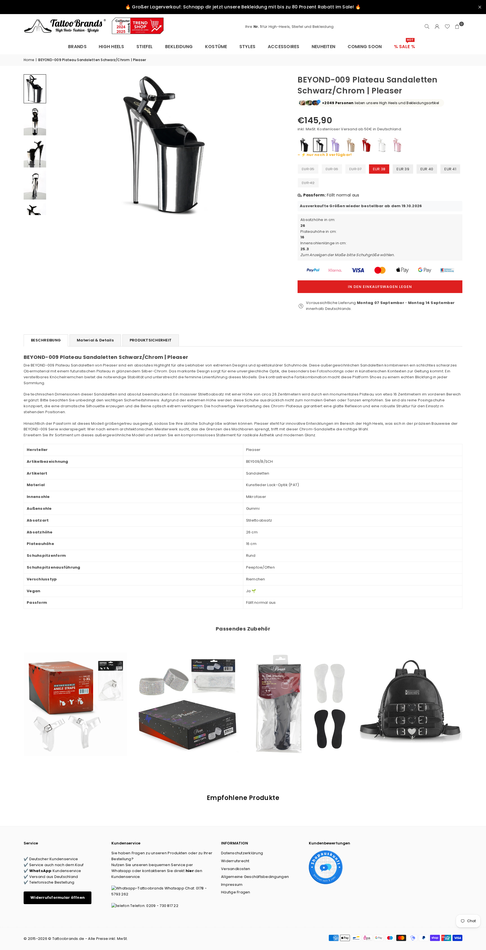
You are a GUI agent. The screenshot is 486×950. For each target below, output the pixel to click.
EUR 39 (403, 169)
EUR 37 (355, 169)
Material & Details (95, 340)
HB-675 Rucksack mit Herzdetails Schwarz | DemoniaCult (411, 696)
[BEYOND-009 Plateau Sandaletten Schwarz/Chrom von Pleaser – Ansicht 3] (35, 152)
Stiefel (144, 46)
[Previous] (57, 144)
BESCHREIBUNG (46, 340)
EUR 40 (426, 169)
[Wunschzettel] (447, 27)
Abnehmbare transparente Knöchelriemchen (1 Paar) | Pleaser (75, 696)
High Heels (111, 46)
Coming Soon (365, 46)
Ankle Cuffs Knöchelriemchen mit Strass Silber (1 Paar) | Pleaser (187, 696)
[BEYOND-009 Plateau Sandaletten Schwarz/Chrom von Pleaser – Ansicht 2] (35, 120)
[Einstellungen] (437, 27)
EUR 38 (379, 169)
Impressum (231, 884)
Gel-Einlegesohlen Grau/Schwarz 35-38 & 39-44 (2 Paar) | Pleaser (298, 696)
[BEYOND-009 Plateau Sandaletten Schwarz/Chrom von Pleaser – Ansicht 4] (35, 185)
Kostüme (216, 46)
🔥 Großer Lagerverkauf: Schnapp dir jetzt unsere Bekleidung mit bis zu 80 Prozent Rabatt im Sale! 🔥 (243, 7)
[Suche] (427, 27)
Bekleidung (179, 46)
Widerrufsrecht (235, 861)
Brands (77, 46)
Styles (247, 46)
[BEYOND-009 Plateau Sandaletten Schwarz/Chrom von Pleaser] (35, 89)
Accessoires (284, 46)
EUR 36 (332, 169)
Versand (349, 129)
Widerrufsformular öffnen (57, 897)
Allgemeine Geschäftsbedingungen (255, 876)
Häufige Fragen (235, 892)
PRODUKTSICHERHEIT (151, 340)
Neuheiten (323, 46)
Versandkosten (235, 868)
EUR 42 (308, 182)
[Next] (276, 144)
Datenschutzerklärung (242, 853)
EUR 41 (450, 169)
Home (29, 59)
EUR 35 (308, 169)
